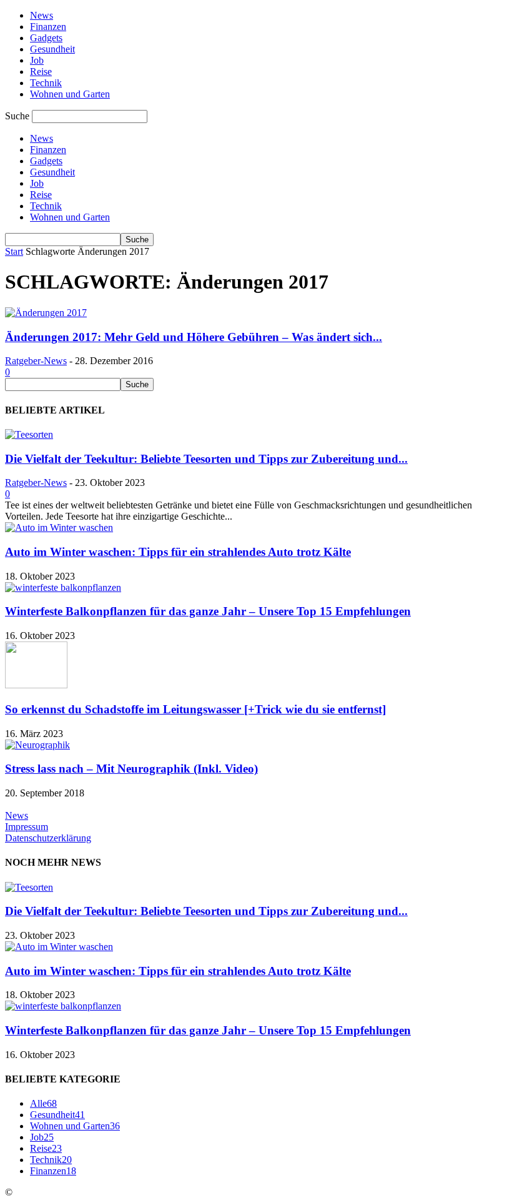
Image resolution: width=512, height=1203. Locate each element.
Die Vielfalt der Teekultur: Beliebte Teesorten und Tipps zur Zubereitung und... (206, 458)
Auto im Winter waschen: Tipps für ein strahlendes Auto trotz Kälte (178, 551)
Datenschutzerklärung (48, 838)
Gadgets (46, 37)
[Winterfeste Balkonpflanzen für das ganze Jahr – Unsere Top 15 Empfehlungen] (63, 587)
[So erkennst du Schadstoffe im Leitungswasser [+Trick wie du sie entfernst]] (36, 685)
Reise (41, 71)
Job (37, 60)
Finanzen (48, 26)
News (41, 15)
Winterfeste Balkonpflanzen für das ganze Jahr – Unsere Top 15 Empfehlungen (208, 611)
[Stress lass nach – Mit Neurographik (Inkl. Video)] (37, 745)
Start (14, 251)
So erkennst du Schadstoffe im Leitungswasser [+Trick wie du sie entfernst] (195, 709)
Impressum (26, 826)
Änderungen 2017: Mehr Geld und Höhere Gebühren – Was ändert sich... (193, 337)
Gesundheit (52, 49)
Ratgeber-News (36, 360)
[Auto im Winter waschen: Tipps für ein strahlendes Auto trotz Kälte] (59, 527)
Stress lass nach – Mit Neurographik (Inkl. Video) (131, 768)
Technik (46, 82)
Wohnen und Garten (70, 94)
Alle (43, 1103)
